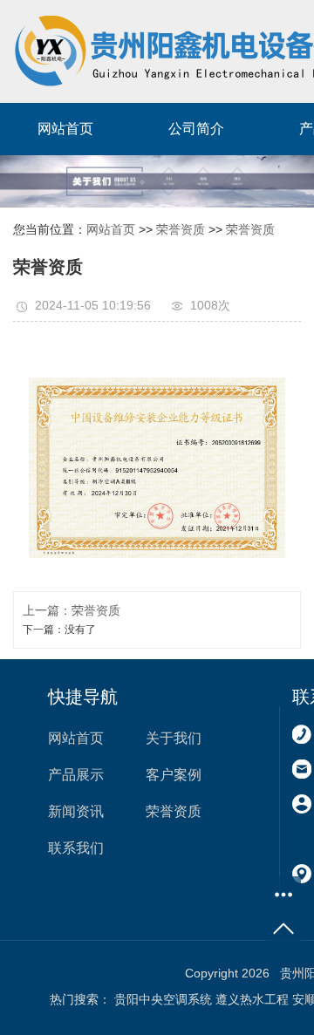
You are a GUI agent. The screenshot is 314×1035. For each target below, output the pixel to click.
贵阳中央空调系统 (163, 999)
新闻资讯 (76, 811)
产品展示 (76, 774)
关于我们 (173, 738)
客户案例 (173, 774)
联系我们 (76, 848)
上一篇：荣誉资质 (71, 610)
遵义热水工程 (252, 999)
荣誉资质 (180, 229)
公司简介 (196, 128)
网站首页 (65, 128)
